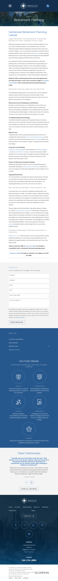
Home (10, 507)
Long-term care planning (16, 149)
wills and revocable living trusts (35, 137)
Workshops (45, 507)
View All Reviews (29, 489)
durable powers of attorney (30, 166)
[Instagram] (42, 525)
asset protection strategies (21, 152)
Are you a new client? (14, 295)
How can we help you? (15, 300)
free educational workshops (22, 210)
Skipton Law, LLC (14, 235)
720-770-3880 (29, 560)
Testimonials (12, 510)
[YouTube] (29, 534)
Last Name (12, 280)
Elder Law (36, 507)
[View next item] (32, 482)
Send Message (16, 322)
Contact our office (15, 253)
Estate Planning (27, 507)
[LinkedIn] (33, 525)
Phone (11, 285)
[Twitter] (24, 525)
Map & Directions (29, 552)
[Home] (29, 5)
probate (11, 224)
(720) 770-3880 (36, 80)
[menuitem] (29, 339)
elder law (36, 53)
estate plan (38, 139)
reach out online (31, 246)
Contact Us (29, 516)
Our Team (17, 507)
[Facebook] (15, 525)
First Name (12, 275)
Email (10, 290)
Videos (33, 510)
